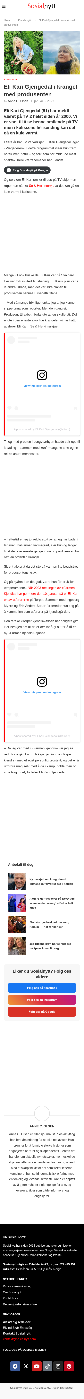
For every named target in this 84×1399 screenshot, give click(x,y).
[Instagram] (58, 1366)
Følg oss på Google (42, 1011)
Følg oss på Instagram (42, 999)
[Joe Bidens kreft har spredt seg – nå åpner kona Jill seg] (17, 946)
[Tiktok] (47, 1366)
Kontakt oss (10, 1298)
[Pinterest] (69, 1366)
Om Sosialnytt (14, 1237)
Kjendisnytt (24, 20)
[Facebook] (15, 1366)
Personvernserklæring (17, 1286)
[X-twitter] (26, 1366)
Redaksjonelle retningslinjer (20, 1304)
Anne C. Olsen (18, 101)
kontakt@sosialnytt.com (19, 1339)
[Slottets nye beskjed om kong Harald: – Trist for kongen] (17, 924)
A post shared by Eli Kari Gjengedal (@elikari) (42, 429)
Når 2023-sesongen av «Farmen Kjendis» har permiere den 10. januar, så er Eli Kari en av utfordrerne (41, 594)
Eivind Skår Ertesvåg (17, 1327)
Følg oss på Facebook (42, 987)
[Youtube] (37, 1366)
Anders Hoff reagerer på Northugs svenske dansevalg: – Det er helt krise (52, 903)
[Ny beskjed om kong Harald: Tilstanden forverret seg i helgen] (17, 881)
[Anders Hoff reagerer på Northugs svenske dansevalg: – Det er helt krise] (17, 903)
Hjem (7, 20)
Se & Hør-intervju (41, 186)
